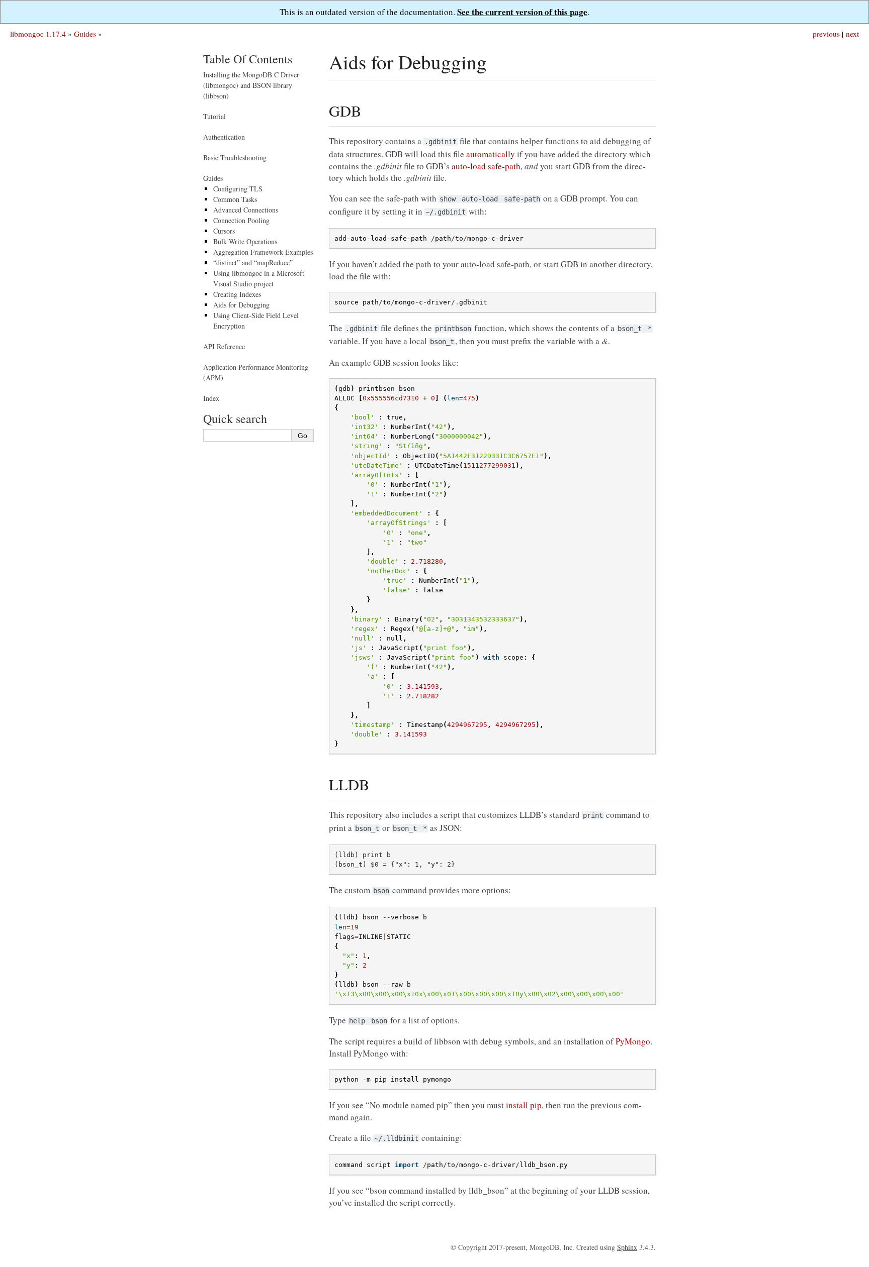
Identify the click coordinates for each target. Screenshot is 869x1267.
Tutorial (214, 116)
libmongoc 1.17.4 (38, 34)
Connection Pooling (241, 220)
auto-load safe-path (486, 166)
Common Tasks (235, 199)
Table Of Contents (247, 59)
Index (211, 398)
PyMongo (633, 1041)
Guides (85, 34)
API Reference (224, 346)
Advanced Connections (245, 210)
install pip (524, 1105)
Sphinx (627, 1247)
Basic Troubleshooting (235, 157)
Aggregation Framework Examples (263, 252)
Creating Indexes (237, 294)
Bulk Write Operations (245, 241)
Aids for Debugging (241, 304)
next (852, 34)
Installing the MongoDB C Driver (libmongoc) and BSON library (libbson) (251, 85)
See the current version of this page (522, 12)
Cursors (224, 231)
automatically (490, 154)
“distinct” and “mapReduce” (253, 262)
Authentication (224, 137)
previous (826, 34)
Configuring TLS (238, 188)
